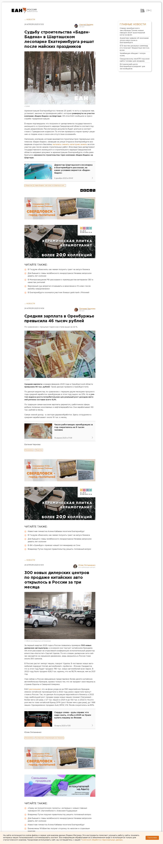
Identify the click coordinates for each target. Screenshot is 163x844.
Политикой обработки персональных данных (102, 840)
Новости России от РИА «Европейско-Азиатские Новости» (19, 10)
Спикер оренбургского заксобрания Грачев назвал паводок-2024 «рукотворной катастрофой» (132, 32)
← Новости (29, 19)
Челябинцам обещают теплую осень (133, 54)
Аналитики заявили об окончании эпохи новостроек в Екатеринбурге (134, 40)
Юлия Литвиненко (86, 565)
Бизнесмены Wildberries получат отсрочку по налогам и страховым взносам (59, 830)
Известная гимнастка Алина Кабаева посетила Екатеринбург (56, 531)
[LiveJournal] (94, 190)
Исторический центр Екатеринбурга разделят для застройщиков (132, 66)
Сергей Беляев (86, 25)
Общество (28, 185)
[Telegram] (87, 190)
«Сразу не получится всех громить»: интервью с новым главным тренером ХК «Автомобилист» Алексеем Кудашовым (57, 809)
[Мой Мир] (91, 190)
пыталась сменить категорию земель (70, 144)
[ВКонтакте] (81, 190)
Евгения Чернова (87, 309)
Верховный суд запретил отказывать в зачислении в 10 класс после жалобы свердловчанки (59, 287)
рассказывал (35, 689)
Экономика (29, 450)
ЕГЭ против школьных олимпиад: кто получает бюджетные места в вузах (134, 48)
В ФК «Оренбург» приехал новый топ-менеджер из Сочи (54, 545)
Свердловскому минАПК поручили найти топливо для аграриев (134, 60)
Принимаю (152, 838)
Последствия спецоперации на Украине (49, 737)
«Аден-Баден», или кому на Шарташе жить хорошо (50, 185)
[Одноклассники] (84, 190)
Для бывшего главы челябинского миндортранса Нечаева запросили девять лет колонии (59, 275)
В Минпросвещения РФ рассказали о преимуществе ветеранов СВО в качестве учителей (60, 281)
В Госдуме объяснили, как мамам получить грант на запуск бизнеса (59, 269)
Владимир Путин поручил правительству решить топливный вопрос (59, 549)
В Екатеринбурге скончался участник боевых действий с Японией (58, 292)
